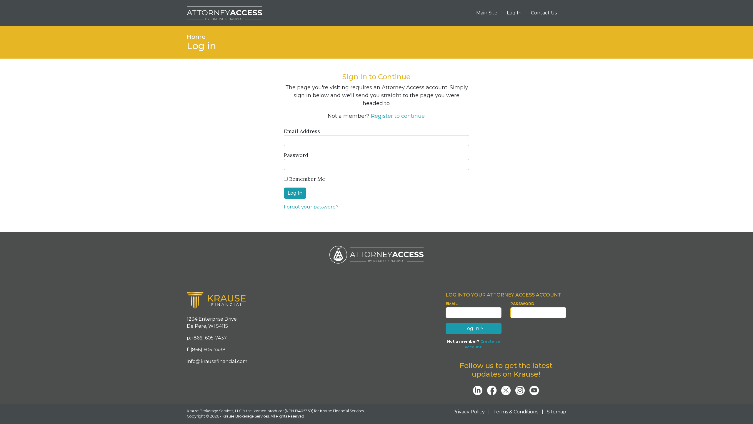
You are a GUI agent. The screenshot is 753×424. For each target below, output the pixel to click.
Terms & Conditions (515, 412)
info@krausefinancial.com (217, 361)
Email (452, 304)
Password (296, 155)
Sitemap (556, 412)
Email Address (302, 131)
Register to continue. (398, 116)
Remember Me (306, 178)
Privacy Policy (468, 412)
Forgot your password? (311, 207)
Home (196, 36)
